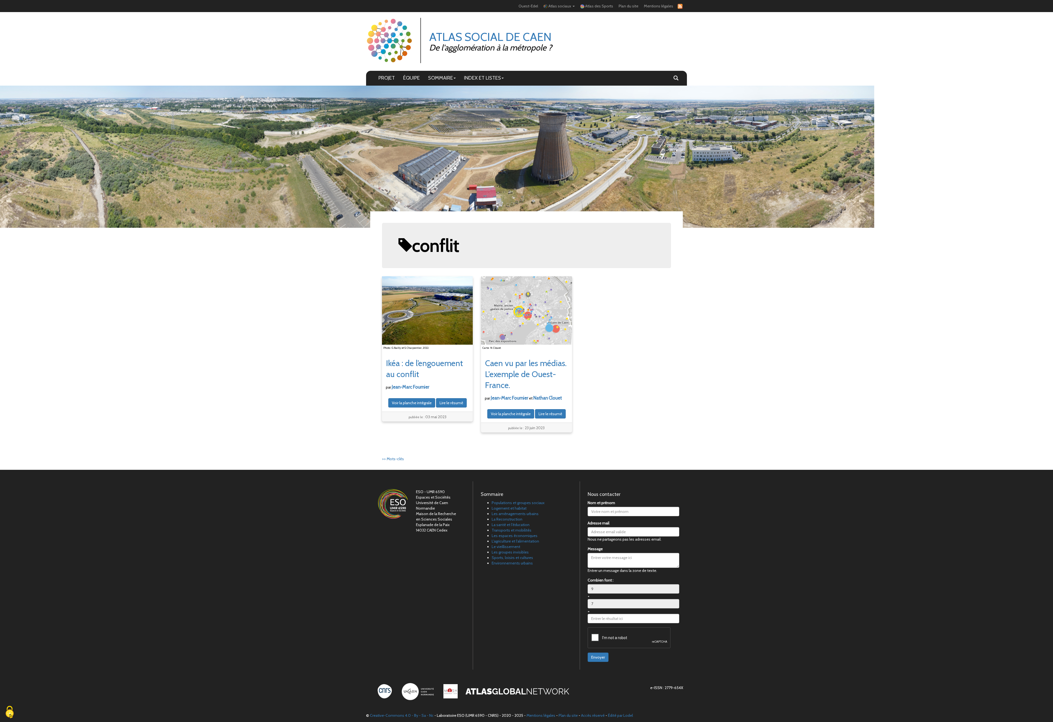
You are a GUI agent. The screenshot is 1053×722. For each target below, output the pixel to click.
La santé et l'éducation (511, 524)
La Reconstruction (507, 519)
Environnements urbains (512, 563)
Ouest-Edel (528, 6)
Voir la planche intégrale (412, 402)
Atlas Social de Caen (490, 37)
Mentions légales (658, 6)
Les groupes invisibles (510, 552)
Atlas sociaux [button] (560, 6)
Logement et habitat (509, 508)
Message (595, 548)
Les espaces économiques (514, 535)
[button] (676, 78)
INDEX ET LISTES (482, 78)
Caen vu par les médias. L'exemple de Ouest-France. (526, 374)
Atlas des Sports (598, 6)
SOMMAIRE (440, 78)
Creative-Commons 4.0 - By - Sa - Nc (402, 715)
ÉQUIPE (411, 78)
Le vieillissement (506, 546)
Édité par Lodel (620, 715)
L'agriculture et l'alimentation (515, 541)
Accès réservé (593, 715)
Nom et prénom (601, 502)
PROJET (386, 78)
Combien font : (600, 580)
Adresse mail (598, 523)
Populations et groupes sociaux (518, 502)
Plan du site (628, 6)
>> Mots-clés (393, 458)
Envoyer (598, 657)
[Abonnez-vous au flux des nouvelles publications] (679, 6)
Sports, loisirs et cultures (512, 557)
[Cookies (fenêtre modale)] (9, 712)
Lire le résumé (451, 402)
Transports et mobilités (511, 530)
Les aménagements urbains (515, 513)
